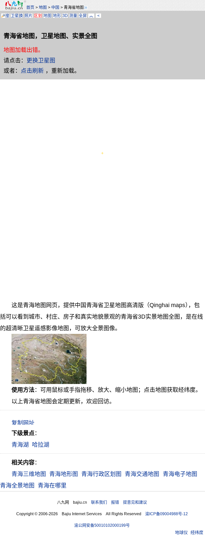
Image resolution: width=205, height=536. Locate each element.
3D (65, 16)
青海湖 (20, 444)
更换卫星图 (40, 60)
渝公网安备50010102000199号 (102, 525)
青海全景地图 (17, 485)
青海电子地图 (180, 474)
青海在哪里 (52, 485)
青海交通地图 (142, 474)
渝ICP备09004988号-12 (166, 513)
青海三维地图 (29, 474)
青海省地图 (74, 7)
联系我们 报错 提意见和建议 (119, 502)
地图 (43, 7)
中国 (55, 7)
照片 (28, 16)
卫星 (15, 16)
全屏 (83, 16)
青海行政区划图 (101, 474)
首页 (30, 7)
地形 (57, 16)
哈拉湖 (40, 444)
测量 (73, 16)
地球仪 (181, 532)
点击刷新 (32, 70)
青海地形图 (63, 474)
